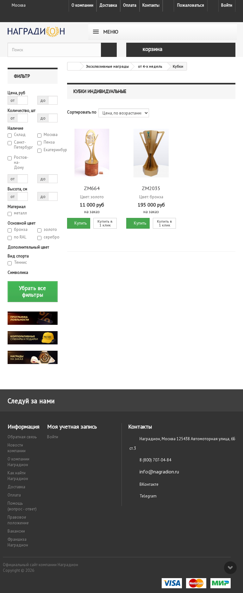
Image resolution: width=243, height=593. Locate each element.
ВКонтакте (149, 484)
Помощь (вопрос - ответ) (22, 506)
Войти (226, 5)
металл (20, 213)
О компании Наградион (18, 461)
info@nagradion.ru (159, 471)
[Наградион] (42, 32)
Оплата (129, 5)
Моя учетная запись (72, 426)
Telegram (148, 496)
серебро (51, 237)
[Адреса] (168, 5)
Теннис (20, 262)
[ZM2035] (151, 153)
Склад (20, 134)
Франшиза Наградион (18, 542)
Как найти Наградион (18, 475)
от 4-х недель (150, 66)
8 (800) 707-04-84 (155, 460)
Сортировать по (82, 112)
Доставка (108, 5)
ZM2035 (151, 188)
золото (50, 229)
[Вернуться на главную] (74, 66)
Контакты (150, 5)
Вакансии (16, 531)
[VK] (213, 5)
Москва (51, 134)
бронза (21, 229)
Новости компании (17, 448)
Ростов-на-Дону (21, 162)
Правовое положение (18, 520)
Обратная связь (22, 437)
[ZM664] (92, 153)
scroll (230, 567)
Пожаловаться (190, 5)
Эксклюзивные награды (107, 66)
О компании (82, 5)
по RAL (20, 237)
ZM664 (92, 188)
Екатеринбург (51, 149)
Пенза (49, 142)
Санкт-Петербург (21, 145)
